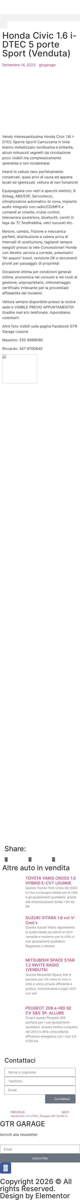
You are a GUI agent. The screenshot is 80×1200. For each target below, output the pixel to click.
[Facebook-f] (5, 1168)
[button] (40, 18)
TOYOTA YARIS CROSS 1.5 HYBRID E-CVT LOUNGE (51, 880)
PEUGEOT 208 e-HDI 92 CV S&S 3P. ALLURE (48, 1010)
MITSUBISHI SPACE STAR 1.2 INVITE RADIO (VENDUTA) (50, 965)
